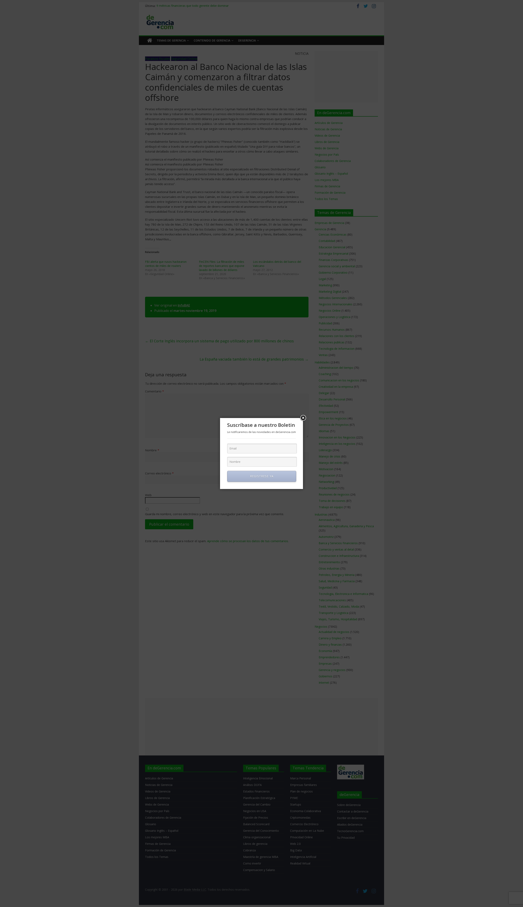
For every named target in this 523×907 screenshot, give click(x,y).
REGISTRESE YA (262, 476)
